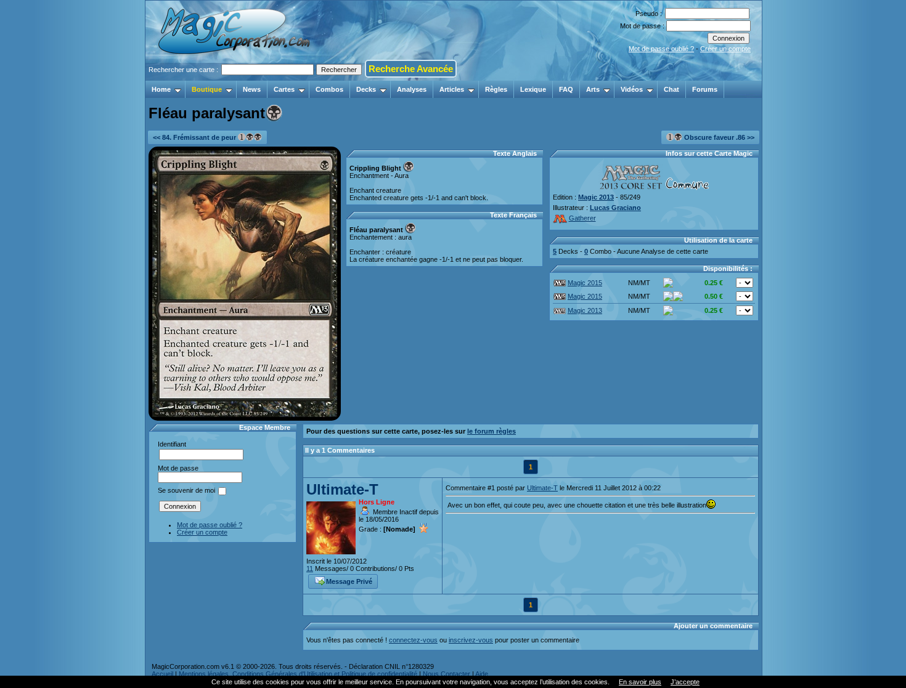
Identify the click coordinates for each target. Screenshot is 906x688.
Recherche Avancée (411, 68)
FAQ (566, 89)
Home (161, 89)
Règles (496, 89)
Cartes (284, 89)
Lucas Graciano (615, 207)
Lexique (533, 89)
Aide (481, 674)
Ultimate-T (342, 489)
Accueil (162, 674)
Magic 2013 (596, 197)
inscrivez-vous (471, 640)
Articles (451, 89)
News (252, 89)
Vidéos (632, 89)
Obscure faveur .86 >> (718, 137)
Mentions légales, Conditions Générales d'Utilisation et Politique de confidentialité (298, 674)
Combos (329, 89)
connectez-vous (413, 640)
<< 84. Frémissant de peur (195, 137)
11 (309, 568)
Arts (593, 89)
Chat (671, 89)
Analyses (411, 89)
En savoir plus (640, 682)
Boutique (207, 89)
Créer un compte (725, 48)
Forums (704, 89)
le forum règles (491, 431)
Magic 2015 (585, 282)
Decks (366, 89)
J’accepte (685, 682)
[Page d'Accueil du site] (235, 77)
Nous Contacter (446, 674)
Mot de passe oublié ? (661, 48)
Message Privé (349, 581)
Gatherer (582, 218)
